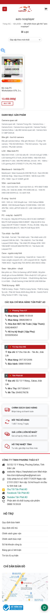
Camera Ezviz (7, 127)
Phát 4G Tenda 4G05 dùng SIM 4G (22, 292)
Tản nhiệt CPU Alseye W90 (30, 243)
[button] (4, 9)
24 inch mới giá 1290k (38, 155)
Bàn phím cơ (7, 272)
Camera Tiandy (40, 127)
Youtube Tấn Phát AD (17, 497)
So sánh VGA (25, 193)
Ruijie (16, 289)
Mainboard (6, 173)
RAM (8, 179)
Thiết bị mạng (7, 289)
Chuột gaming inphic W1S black (15, 278)
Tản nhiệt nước (23, 237)
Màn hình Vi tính (8, 155)
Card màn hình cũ (26, 187)
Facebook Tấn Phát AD (18, 493)
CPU (3, 179)
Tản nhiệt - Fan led (9, 237)
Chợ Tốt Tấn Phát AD (17, 489)
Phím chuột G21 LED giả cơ (35, 275)
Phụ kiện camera (15, 147)
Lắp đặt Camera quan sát (25, 130)
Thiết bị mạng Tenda (28, 289)
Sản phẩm (17, 24)
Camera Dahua (7, 130)
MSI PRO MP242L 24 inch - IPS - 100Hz (32, 161)
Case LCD (41, 257)
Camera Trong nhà (24, 124)
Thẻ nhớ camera (31, 144)
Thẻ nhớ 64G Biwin (16, 144)
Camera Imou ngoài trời (23, 127)
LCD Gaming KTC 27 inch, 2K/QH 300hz (17, 158)
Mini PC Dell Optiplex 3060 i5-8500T (16, 222)
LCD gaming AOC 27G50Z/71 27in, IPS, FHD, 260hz (22, 164)
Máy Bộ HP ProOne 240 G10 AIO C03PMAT (28, 219)
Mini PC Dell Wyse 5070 (30, 228)
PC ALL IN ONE (34, 225)
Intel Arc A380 (16, 190)
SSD (3, 202)
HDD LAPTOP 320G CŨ (18, 208)
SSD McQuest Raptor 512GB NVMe (22, 205)
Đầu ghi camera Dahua (11, 141)
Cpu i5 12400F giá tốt (20, 179)
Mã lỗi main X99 (38, 176)
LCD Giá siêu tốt (22, 155)
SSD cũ (9, 202)
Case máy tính (7, 257)
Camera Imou (38, 124)
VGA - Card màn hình (10, 187)
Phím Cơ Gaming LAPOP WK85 (25, 272)
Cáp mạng (23, 295)
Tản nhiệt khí (26, 240)
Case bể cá (30, 257)
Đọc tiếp (7, 103)
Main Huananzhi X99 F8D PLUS (24, 173)
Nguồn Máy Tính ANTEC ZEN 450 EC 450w (28, 263)
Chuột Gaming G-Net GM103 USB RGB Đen (29, 281)
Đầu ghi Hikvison (28, 141)
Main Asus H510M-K (22, 176)
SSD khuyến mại (20, 202)
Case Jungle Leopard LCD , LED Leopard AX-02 (20, 260)
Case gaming (19, 257)
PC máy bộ (6, 219)
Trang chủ (7, 24)
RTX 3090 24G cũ (30, 190)
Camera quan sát (8, 124)
